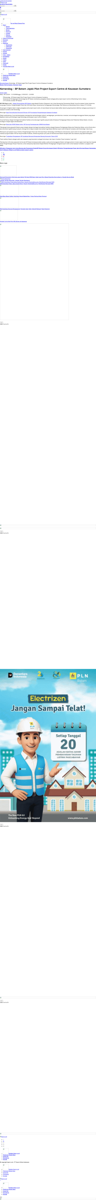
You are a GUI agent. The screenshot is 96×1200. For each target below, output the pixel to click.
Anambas (8, 36)
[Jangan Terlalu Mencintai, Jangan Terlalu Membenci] (5, 179)
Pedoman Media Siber (9, 75)
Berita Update (8, 85)
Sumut (5, 41)
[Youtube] (3, 1144)
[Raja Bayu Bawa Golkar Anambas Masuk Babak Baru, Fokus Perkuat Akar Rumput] (9, 194)
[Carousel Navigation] (48, 322)
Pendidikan (6, 56)
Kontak (5, 80)
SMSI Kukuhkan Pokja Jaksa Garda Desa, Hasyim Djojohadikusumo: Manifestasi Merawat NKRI (26, 183)
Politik (4, 65)
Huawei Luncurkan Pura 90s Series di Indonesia (13, 221)
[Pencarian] (0, 9)
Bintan (8, 30)
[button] (15, 6)
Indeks (10, 4)
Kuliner (5, 51)
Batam (8, 26)
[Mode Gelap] (0, 7)
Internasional (6, 50)
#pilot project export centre (24, 150)
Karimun (8, 31)
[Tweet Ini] (4, 155)
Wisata (5, 53)
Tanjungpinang (10, 28)
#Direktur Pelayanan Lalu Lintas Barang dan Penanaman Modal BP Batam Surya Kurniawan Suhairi (28, 148)
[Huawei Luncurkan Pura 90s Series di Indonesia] (9, 220)
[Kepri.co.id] (3, 2)
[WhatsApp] (3, 1146)
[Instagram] (3, 1143)
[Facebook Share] (3, 153)
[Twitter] (3, 1141)
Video (4, 60)
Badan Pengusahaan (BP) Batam (22, 103)
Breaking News (4, 4)
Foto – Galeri (6, 55)
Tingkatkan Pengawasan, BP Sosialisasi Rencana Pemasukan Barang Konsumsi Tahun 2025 (32, 136)
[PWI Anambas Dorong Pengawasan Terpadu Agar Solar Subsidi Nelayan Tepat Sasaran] (9, 207)
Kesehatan (9, 45)
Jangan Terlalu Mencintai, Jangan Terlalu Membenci (15, 180)
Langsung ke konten (6, 1)
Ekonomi (5, 40)
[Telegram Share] (3, 158)
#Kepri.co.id (12, 150)
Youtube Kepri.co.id (8, 66)
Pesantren (9, 48)
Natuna (8, 35)
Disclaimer (6, 78)
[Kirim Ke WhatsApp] (3, 160)
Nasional (5, 43)
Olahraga (8, 46)
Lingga (8, 33)
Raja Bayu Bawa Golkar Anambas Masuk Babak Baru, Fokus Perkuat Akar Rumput (23, 196)
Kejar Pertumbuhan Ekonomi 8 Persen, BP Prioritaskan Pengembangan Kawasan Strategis (31, 112)
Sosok (4, 58)
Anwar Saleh (3, 93)
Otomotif (5, 63)
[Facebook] (3, 1139)
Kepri (4, 25)
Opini (4, 61)
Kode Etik (5, 77)
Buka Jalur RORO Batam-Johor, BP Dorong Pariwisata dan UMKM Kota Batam (28, 124)
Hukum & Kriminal (8, 38)
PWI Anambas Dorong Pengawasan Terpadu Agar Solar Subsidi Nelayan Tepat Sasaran (25, 209)
